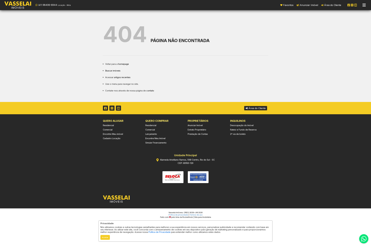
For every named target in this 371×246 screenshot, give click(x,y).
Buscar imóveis (112, 70)
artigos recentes (122, 77)
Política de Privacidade (160, 232)
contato (150, 90)
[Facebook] (349, 5)
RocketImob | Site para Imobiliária (196, 217)
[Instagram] (352, 5)
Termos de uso (196, 215)
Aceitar (105, 237)
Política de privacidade (178, 215)
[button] (54, 4)
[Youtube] (355, 5)
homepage (123, 64)
